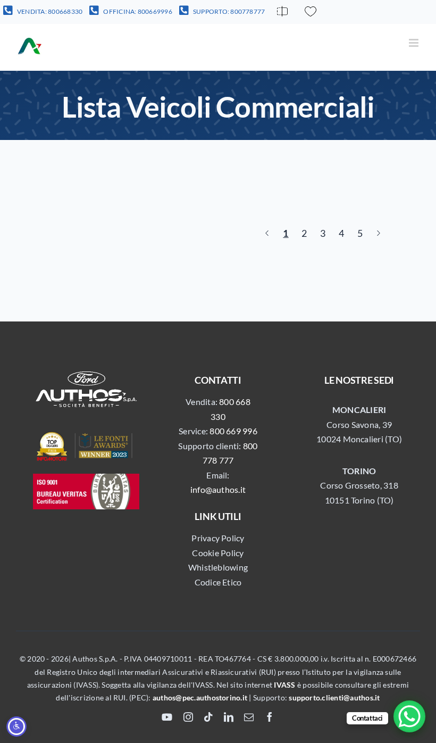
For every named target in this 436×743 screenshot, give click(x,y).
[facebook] (269, 717)
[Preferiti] (310, 11)
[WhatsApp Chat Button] (409, 716)
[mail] (249, 717)
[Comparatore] (282, 11)
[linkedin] (228, 717)
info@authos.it (218, 489)
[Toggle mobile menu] (414, 42)
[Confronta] (282, 11)
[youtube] (167, 717)
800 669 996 (233, 431)
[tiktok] (208, 717)
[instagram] (188, 717)
